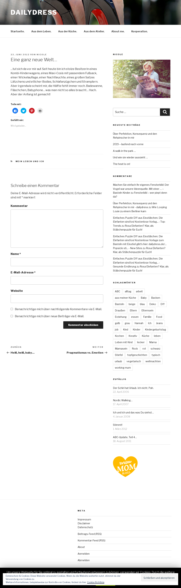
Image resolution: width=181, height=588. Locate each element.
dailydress (34, 12)
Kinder (136, 329)
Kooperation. (139, 31)
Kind (125, 329)
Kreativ (133, 335)
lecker (141, 342)
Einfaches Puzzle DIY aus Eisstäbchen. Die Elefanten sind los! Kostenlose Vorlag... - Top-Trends (139, 221)
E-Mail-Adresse (23, 272)
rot (144, 348)
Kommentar (19, 206)
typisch (156, 354)
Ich (149, 323)
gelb (117, 323)
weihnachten (153, 361)
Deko (152, 304)
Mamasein (121, 348)
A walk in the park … (124, 150)
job (116, 329)
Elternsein (147, 310)
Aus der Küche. (67, 31)
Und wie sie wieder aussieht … (130, 157)
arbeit (139, 291)
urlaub (118, 361)
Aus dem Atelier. (94, 31)
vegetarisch (134, 361)
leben (157, 335)
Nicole (42, 54)
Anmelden (84, 553)
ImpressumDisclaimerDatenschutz (85, 523)
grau (127, 323)
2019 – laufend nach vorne (128, 144)
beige (132, 304)
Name (16, 254)
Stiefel (119, 354)
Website (17, 290)
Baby (144, 297)
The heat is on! (121, 163)
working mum (123, 367)
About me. (118, 31)
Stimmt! (117, 424)
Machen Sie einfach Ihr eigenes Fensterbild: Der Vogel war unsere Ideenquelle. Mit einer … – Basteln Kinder (141, 188)
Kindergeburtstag (155, 329)
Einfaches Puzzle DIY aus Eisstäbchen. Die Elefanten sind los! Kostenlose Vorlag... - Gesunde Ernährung (138, 262)
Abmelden (84, 560)
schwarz (155, 348)
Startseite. (18, 31)
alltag (128, 291)
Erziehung (121, 316)
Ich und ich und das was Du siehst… (133, 412)
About (81, 546)
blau (142, 304)
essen (135, 316)
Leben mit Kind (124, 342)
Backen (155, 297)
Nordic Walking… (123, 400)
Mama (153, 342)
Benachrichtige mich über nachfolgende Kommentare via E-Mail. (58, 309)
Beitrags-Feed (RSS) (90, 533)
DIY (162, 304)
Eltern (133, 310)
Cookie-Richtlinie (95, 582)
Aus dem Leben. (41, 31)
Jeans (159, 323)
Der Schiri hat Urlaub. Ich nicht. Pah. (133, 387)
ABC (117, 291)
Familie (147, 316)
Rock (135, 348)
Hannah (139, 323)
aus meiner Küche (125, 297)
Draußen (120, 310)
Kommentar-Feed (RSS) (91, 540)
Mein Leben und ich (30, 161)
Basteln (119, 304)
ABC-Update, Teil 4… (125, 437)
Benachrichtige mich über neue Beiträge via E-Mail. (49, 316)
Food (159, 316)
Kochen (119, 335)
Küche (145, 335)
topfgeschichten (137, 354)
